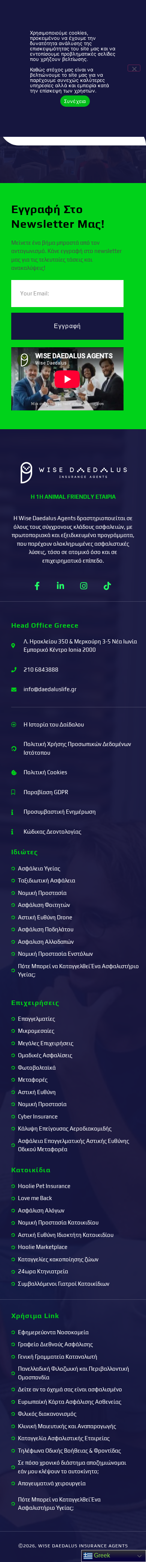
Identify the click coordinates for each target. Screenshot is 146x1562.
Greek (101, 1555)
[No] (134, 68)
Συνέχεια (75, 101)
